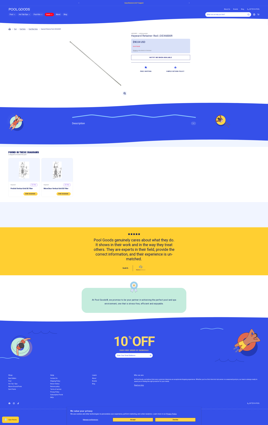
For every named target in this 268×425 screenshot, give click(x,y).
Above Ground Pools (15, 386)
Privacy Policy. (171, 414)
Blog (242, 9)
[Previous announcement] (79, 3)
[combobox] (228, 14)
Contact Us (53, 378)
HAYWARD (134, 33)
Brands (144, 3)
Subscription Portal (56, 394)
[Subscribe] (150, 355)
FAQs (52, 397)
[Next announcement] (189, 3)
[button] (12, 14)
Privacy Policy (54, 392)
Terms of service (55, 389)
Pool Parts (23, 29)
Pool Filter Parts (33, 29)
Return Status (54, 384)
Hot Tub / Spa (12, 384)
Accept (132, 420)
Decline (175, 420)
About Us (227, 9)
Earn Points (12, 389)
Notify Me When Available (160, 57)
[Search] (248, 14)
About (94, 378)
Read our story (139, 385)
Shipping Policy (55, 381)
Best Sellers (12, 378)
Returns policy (55, 386)
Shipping (135, 50)
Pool (15, 29)
